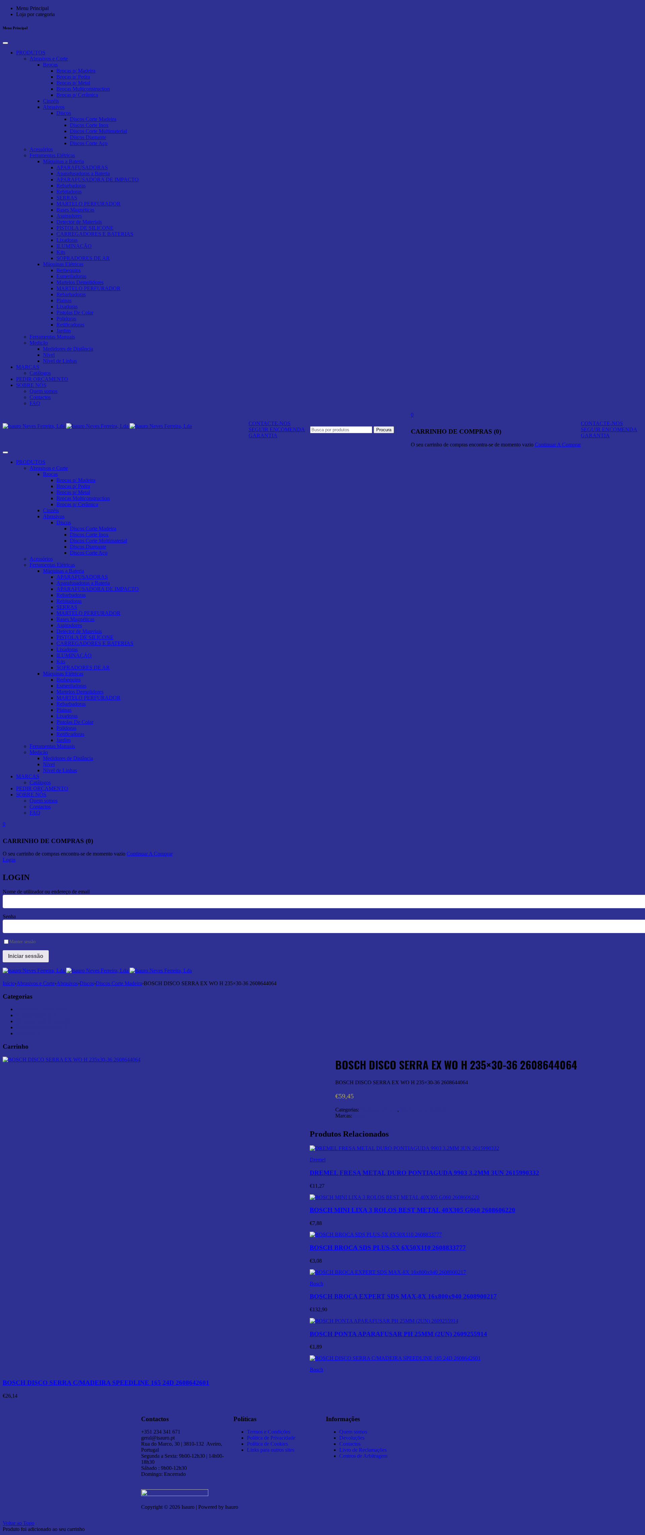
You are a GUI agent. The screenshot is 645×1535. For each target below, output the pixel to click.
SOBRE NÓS (31, 385)
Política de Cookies (267, 1444)
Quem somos (43, 391)
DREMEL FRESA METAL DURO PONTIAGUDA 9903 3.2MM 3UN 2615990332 (424, 1172)
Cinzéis (51, 101)
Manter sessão (22, 941)
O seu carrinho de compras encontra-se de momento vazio (472, 444)
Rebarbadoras (71, 185)
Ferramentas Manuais (52, 337)
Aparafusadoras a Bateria (83, 173)
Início (9, 983)
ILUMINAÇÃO (74, 246)
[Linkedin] (426, 1417)
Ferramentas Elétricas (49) (44, 1021)
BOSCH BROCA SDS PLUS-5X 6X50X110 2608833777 (388, 1247)
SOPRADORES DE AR (83, 258)
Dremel (318, 1160)
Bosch (359, 1116)
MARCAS (27, 367)
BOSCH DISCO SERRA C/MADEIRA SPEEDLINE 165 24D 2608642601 (106, 1382)
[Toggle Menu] (5, 43)
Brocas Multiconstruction (83, 89)
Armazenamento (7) (37, 1015)
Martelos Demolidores (79, 282)
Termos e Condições (268, 1432)
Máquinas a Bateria (63, 161)
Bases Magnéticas (75, 210)
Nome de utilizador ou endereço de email (46, 891)
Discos (63, 113)
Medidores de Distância (68, 349)
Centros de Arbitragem (363, 1456)
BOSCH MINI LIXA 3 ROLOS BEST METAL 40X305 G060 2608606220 (412, 1210)
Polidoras (66, 318)
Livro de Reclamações (363, 1450)
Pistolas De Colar (74, 312)
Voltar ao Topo (18, 1523)
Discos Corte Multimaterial (98, 131)
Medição (39, 343)
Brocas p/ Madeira (75, 71)
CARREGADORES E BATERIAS (94, 234)
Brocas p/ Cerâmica (77, 95)
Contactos (40, 397)
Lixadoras (67, 240)
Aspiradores (69, 216)
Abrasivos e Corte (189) (41, 1009)
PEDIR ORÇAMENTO (42, 379)
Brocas (50, 65)
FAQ (35, 403)
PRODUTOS (30, 52)
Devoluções (351, 1438)
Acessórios (41, 149)
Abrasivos (53, 107)
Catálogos (40, 373)
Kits (60, 252)
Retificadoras (70, 324)
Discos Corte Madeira (93, 119)
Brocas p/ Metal (73, 83)
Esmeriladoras (71, 276)
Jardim (63, 331)
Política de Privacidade (271, 1438)
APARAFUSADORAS (82, 167)
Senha (9, 916)
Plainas (64, 300)
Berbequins (68, 270)
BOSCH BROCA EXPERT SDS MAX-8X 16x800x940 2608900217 (403, 1296)
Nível (49, 355)
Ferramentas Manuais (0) (42, 1027)
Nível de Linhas (60, 361)
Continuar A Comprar (558, 444)
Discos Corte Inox (89, 125)
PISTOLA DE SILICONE (85, 228)
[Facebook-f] (463, 1417)
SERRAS (66, 198)
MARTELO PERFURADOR (88, 204)
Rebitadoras (69, 191)
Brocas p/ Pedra (73, 77)
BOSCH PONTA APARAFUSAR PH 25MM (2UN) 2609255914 (398, 1333)
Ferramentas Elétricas (52, 155)
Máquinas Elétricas (63, 264)
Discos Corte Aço (89, 143)
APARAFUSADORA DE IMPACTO (97, 179)
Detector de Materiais (79, 222)
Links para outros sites (270, 1450)
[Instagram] (444, 1417)
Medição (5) (29, 1033)
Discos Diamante (88, 137)
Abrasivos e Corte (49, 58)
